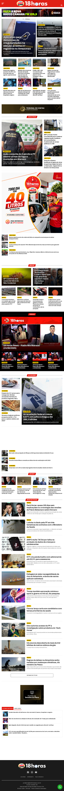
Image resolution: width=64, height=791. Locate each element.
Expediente (30, 776)
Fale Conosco (39, 776)
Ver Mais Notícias (32, 675)
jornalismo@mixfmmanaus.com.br (32, 783)
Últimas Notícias (7, 708)
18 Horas (23, 776)
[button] (59, 786)
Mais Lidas (17, 708)
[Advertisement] (32, 438)
